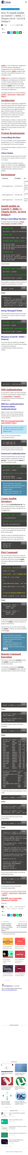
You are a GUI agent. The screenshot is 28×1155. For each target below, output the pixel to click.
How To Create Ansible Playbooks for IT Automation (21, 925)
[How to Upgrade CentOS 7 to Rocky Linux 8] (8, 954)
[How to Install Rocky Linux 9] (4, 1121)
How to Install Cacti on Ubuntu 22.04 (18, 1133)
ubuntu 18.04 (20, 908)
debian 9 (3, 908)
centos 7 (11, 906)
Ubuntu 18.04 (11, 94)
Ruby (2, 129)
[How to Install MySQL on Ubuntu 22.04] (4, 1114)
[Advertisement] (14, 49)
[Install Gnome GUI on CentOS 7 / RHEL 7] (21, 1068)
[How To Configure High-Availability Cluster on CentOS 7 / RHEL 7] (7, 1096)
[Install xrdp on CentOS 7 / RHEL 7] (7, 1068)
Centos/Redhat (10, 9)
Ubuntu (3, 9)
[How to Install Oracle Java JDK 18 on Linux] (8, 941)
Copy (23, 227)
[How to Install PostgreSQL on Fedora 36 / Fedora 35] (4, 1141)
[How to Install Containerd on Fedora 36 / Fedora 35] (4, 1128)
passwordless (8, 396)
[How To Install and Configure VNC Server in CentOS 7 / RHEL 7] (21, 1096)
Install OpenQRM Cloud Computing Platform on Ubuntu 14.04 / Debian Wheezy (6, 927)
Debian (17, 9)
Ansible (3, 65)
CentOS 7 (3, 94)
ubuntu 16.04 (14, 908)
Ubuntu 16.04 (20, 94)
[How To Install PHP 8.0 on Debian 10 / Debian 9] (8, 968)
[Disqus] (14, 1002)
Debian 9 (3, 96)
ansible (6, 906)
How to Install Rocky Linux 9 (16, 1119)
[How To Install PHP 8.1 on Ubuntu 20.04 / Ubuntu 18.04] (20, 954)
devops (8, 908)
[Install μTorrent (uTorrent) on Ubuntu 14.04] (21, 1081)
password (17, 396)
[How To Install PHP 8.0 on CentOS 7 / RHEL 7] (20, 968)
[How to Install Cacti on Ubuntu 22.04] (4, 1135)
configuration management (20, 906)
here (7, 630)
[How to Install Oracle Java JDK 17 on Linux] (20, 941)
